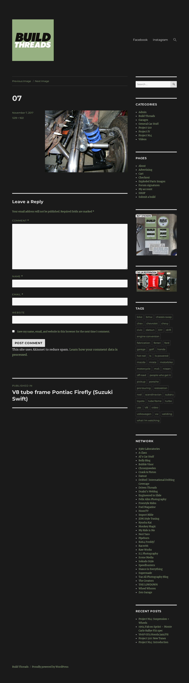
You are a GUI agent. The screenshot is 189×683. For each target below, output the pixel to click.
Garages (143, 120)
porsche (154, 381)
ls (150, 355)
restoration (160, 388)
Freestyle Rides (147, 503)
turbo (168, 400)
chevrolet (152, 323)
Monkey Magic (147, 526)
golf (151, 349)
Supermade (145, 573)
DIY (160, 329)
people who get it (160, 375)
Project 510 (145, 127)
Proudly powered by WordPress (50, 666)
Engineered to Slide (150, 495)
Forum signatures (149, 185)
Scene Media (146, 557)
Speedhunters (147, 565)
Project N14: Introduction (153, 642)
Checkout (144, 177)
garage (141, 349)
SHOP (142, 193)
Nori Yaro (144, 534)
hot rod (141, 355)
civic (139, 329)
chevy (164, 323)
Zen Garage (145, 592)
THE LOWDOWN (148, 584)
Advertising (145, 169)
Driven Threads (148, 487)
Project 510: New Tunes (152, 638)
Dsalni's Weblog (148, 491)
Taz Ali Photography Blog (153, 576)
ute (139, 407)
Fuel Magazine (147, 507)
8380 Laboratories (149, 448)
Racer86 (143, 545)
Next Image (42, 81)
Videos (143, 139)
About (142, 166)
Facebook (140, 40)
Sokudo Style (146, 561)
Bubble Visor (146, 464)
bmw (149, 316)
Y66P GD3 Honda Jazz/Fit (154, 634)
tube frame (154, 400)
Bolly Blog (144, 460)
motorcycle (143, 368)
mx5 (156, 368)
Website (18, 312)
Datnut (143, 476)
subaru (169, 394)
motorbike (166, 362)
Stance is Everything (151, 569)
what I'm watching (148, 420)
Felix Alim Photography (152, 499)
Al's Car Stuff (146, 456)
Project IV (144, 131)
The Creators (146, 580)
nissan (167, 368)
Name (17, 276)
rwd (139, 394)
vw (156, 413)
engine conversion (148, 336)
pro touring (144, 388)
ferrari (157, 342)
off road (141, 375)
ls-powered (161, 355)
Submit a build (147, 197)
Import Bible (146, 514)
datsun (150, 329)
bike (139, 316)
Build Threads (147, 116)
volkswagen (144, 413)
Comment (20, 220)
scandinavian (153, 394)
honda (161, 349)
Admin (143, 112)
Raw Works (145, 549)
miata (152, 362)
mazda (141, 362)
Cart (141, 173)
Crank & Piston (147, 472)
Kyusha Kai (145, 522)
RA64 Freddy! (147, 542)
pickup (141, 381)
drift (168, 329)
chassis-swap (164, 316)
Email (17, 294)
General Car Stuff (149, 123)
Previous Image (21, 81)
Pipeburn (144, 538)
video (155, 407)
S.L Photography (148, 553)
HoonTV (144, 511)
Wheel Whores (147, 588)
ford (166, 342)
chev (140, 323)
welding (167, 413)
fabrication (143, 342)
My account (145, 189)
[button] (175, 40)
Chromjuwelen (147, 468)
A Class (143, 452)
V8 (146, 407)
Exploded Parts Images (152, 181)
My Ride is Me (147, 530)
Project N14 (145, 135)
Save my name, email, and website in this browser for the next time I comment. (63, 331)
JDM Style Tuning (149, 518)
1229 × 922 (18, 117)
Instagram (160, 40)
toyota (141, 400)
